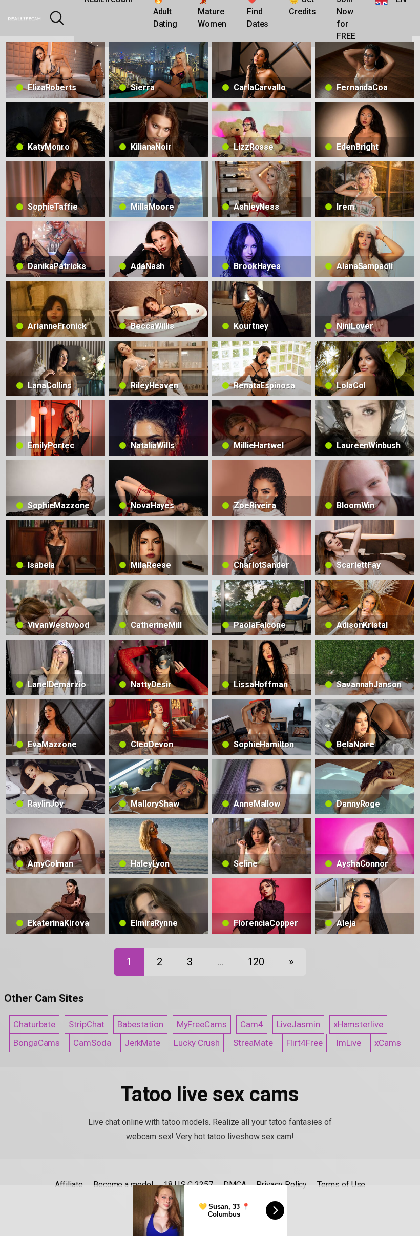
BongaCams (36, 1043)
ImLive (349, 1043)
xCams (387, 1043)
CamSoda (92, 1043)
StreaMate (252, 1043)
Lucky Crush (197, 1043)
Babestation (140, 1024)
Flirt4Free (304, 1043)
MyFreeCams (202, 1024)
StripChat (86, 1024)
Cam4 (251, 1024)
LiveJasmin (298, 1024)
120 (256, 962)
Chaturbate (34, 1024)
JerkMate (142, 1043)
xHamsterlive (358, 1024)
